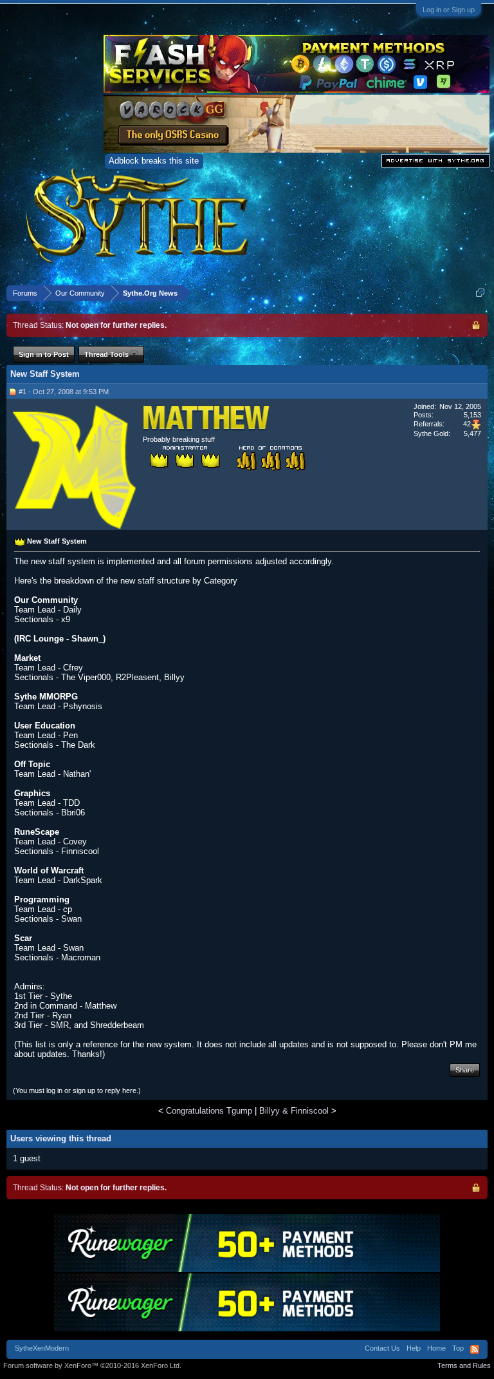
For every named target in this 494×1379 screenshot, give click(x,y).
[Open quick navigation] (480, 293)
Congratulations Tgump (209, 1111)
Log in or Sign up (449, 10)
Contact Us (382, 1348)
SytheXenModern (42, 1348)
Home (436, 1348)
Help (414, 1348)
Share (464, 1070)
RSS (474, 1349)
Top (458, 1348)
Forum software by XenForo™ (92, 1365)
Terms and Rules (464, 1365)
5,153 (472, 415)
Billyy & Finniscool (294, 1111)
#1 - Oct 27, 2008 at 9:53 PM (64, 391)
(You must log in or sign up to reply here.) (77, 1090)
